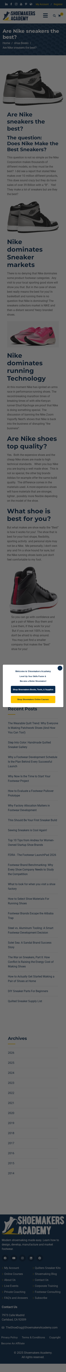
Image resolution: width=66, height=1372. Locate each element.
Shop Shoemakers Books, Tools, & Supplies (33, 689)
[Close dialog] (60, 668)
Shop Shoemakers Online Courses (33, 700)
